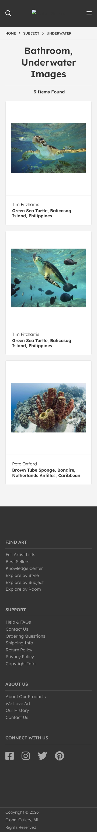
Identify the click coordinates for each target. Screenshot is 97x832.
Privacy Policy (20, 656)
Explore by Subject (25, 582)
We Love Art (18, 703)
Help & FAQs (18, 622)
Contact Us (17, 629)
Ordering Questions (25, 636)
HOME (10, 33)
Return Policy (19, 649)
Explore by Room (23, 589)
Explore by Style (22, 575)
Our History (17, 710)
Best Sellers (17, 561)
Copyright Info (21, 663)
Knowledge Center (24, 568)
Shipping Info (19, 642)
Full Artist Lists (20, 554)
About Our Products (26, 696)
